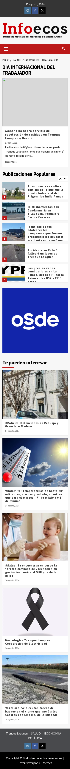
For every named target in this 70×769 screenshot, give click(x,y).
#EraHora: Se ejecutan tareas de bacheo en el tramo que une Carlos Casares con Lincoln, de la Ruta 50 (31, 711)
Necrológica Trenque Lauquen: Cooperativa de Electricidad (28, 642)
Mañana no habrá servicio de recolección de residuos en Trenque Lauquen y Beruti (33, 134)
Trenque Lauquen (17, 733)
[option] (35, 192)
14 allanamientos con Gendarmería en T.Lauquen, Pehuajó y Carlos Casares (43, 212)
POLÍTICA (35, 738)
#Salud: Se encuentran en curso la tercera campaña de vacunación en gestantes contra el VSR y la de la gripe (31, 571)
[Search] (63, 48)
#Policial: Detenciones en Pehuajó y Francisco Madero (32, 424)
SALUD (36, 733)
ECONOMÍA (52, 733)
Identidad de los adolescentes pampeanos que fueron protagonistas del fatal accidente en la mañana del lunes (45, 235)
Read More (11, 161)
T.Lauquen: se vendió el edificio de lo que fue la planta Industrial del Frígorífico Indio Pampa (45, 191)
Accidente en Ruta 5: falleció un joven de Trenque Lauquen (43, 254)
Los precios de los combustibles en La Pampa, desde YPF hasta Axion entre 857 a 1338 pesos (46, 275)
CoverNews (25, 763)
